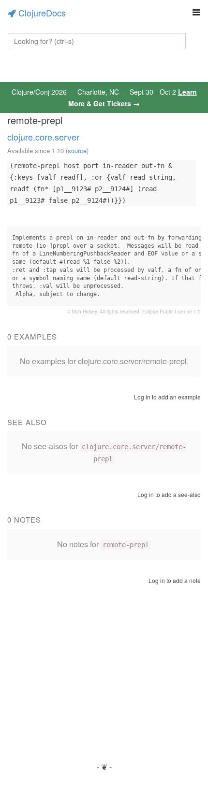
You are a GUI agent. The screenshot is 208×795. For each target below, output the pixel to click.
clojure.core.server (43, 136)
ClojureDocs (42, 12)
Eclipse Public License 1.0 (171, 311)
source (77, 150)
